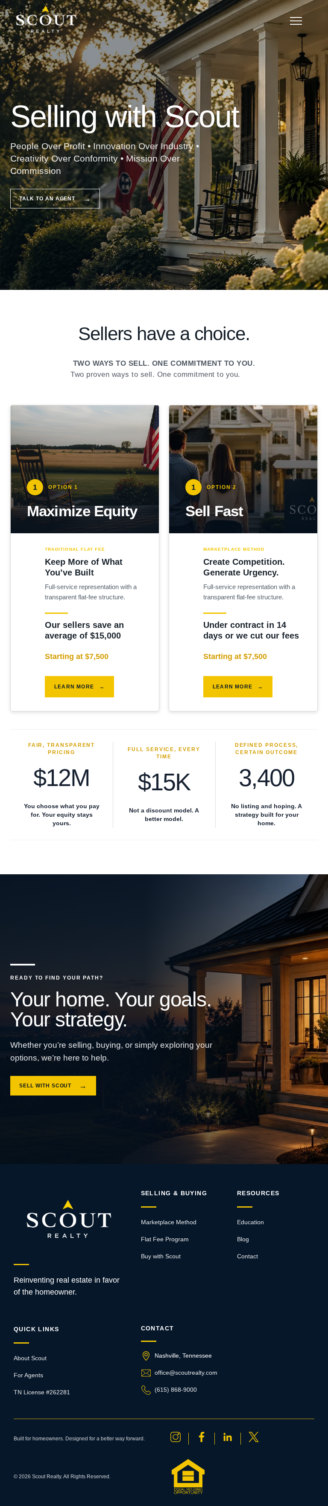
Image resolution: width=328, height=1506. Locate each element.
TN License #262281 (42, 1392)
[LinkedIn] (228, 1438)
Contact (247, 1256)
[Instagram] (175, 1438)
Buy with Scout (161, 1256)
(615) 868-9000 (176, 1389)
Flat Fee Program (165, 1239)
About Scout (30, 1358)
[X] (254, 1438)
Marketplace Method (168, 1222)
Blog (243, 1239)
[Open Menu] (296, 20)
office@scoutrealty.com (186, 1372)
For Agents (28, 1375)
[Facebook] (201, 1438)
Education (250, 1222)
